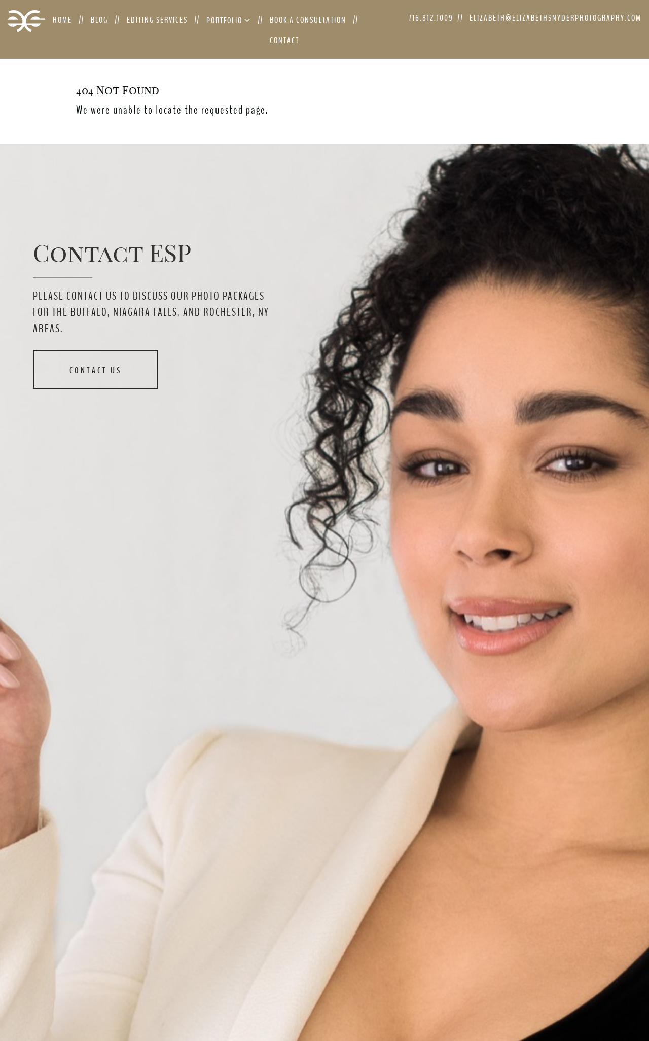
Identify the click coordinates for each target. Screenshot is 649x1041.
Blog (99, 20)
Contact (284, 40)
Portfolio (225, 20)
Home (62, 20)
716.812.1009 (431, 18)
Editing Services (157, 20)
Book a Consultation (308, 20)
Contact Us (95, 370)
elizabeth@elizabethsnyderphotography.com (555, 18)
